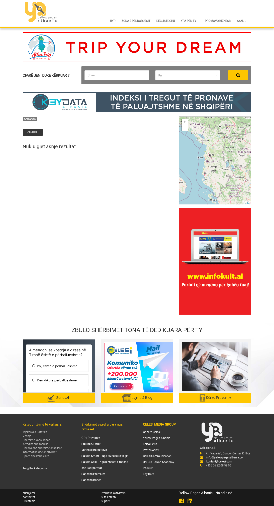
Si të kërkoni (108, 497)
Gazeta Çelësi (151, 432)
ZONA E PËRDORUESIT (136, 20)
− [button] (185, 127)
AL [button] (242, 20)
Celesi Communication (157, 456)
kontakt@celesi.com (219, 461)
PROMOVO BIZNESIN (218, 20)
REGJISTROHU (165, 20)
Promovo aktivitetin (113, 493)
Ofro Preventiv (90, 437)
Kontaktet (29, 497)
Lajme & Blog (142, 397)
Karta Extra (150, 444)
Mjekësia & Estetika (35, 432)
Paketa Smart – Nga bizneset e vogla (104, 455)
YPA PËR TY (189, 20)
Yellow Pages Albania (156, 438)
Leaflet (247, 202)
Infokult (148, 468)
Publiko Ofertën (91, 443)
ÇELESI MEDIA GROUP (159, 424)
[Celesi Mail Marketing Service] (139, 367)
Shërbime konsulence (36, 440)
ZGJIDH (32, 132)
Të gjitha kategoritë (35, 468)
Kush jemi (29, 493)
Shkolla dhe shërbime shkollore (42, 448)
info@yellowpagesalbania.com (225, 457)
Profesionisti (151, 450)
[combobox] (187, 75)
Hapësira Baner (91, 480)
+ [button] (185, 121)
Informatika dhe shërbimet (40, 452)
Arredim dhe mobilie (35, 444)
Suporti (105, 501)
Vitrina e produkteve (94, 449)
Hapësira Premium (93, 474)
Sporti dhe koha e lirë (36, 456)
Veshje (27, 436)
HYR (113, 20)
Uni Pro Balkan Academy (158, 462)
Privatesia (29, 501)
